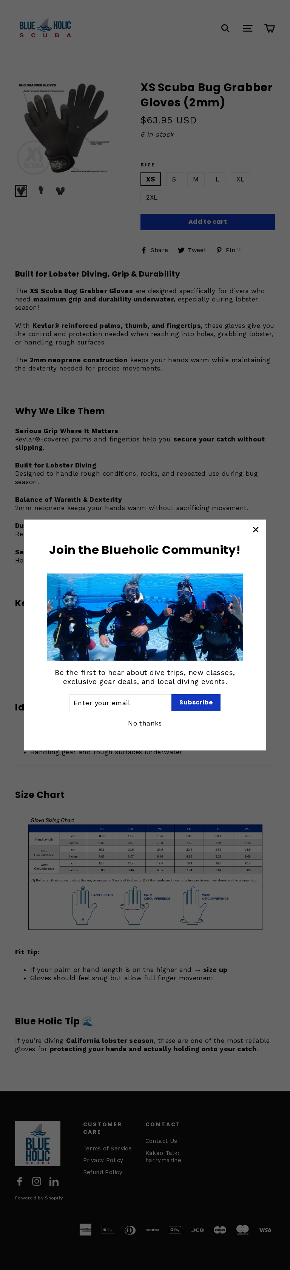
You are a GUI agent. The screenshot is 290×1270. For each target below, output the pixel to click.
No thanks (145, 723)
